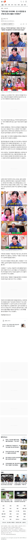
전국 (3, 508)
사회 (2, 8)
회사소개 (4, 522)
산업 (3, 511)
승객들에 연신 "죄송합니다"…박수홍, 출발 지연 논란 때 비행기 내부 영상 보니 (13, 447)
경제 (17, 505)
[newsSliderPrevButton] (22, 437)
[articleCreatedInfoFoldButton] (14, 21)
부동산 (10, 511)
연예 (2, 472)
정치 (3, 505)
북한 (17, 508)
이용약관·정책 (18, 522)
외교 (10, 508)
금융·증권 (24, 508)
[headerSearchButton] (21, 1)
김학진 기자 (5, 18)
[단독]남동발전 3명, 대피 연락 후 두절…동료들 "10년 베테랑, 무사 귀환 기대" (13, 465)
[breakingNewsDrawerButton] (23, 1)
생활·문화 (3, 514)
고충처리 (24, 522)
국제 (24, 505)
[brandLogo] (3, 1)
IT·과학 (17, 511)
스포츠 (2, 489)
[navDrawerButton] (26, 1)
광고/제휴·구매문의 (11, 522)
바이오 (24, 511)
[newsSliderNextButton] (25, 437)
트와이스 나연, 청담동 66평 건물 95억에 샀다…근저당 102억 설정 (10, 325)
